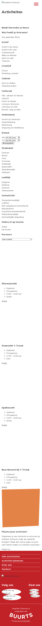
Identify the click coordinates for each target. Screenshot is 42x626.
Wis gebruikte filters (11, 37)
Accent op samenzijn (11, 119)
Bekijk (4, 301)
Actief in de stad (9, 50)
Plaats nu (6, 549)
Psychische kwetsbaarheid (13, 211)
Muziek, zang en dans (11, 109)
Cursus (5, 70)
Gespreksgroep (8, 122)
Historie (5, 98)
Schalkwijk (6, 164)
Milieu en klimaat (9, 55)
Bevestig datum (8, 143)
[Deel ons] (34, 590)
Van (3, 137)
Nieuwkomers (8, 209)
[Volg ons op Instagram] (12, 597)
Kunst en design (9, 101)
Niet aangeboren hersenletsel (15, 206)
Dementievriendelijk (10, 200)
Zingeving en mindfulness (13, 128)
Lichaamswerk (8, 52)
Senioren (5, 188)
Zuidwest (6, 172)
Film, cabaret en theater (12, 95)
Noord (4, 155)
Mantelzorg (7, 125)
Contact (6, 569)
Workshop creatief (10, 73)
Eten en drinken (8, 83)
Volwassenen (8, 190)
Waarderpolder (8, 169)
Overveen (6, 161)
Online (4, 227)
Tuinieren (6, 61)
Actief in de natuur (10, 47)
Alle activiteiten (11, 556)
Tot (3, 140)
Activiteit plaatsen (12, 560)
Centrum (5, 153)
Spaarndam (7, 167)
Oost (4, 158)
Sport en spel (8, 58)
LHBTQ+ (6, 203)
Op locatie (6, 229)
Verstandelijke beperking (13, 217)
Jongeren (6, 182)
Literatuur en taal (9, 107)
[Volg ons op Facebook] (11, 592)
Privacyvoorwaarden (21, 621)
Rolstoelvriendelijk (10, 214)
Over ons (7, 565)
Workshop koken (9, 86)
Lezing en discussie (10, 104)
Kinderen (6, 185)
